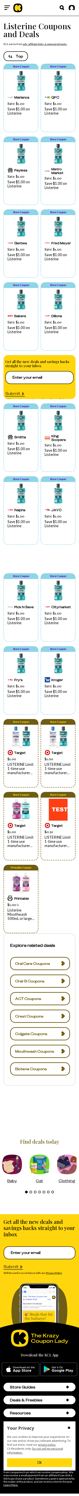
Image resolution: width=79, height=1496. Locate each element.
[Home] (17, 8)
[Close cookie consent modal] (69, 1428)
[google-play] (58, 1369)
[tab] (26, 1192)
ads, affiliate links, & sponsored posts (45, 44)
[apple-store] (20, 1369)
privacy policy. (47, 1445)
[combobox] (15, 56)
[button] (21, 98)
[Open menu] (7, 7)
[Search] (61, 7)
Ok (39, 1462)
